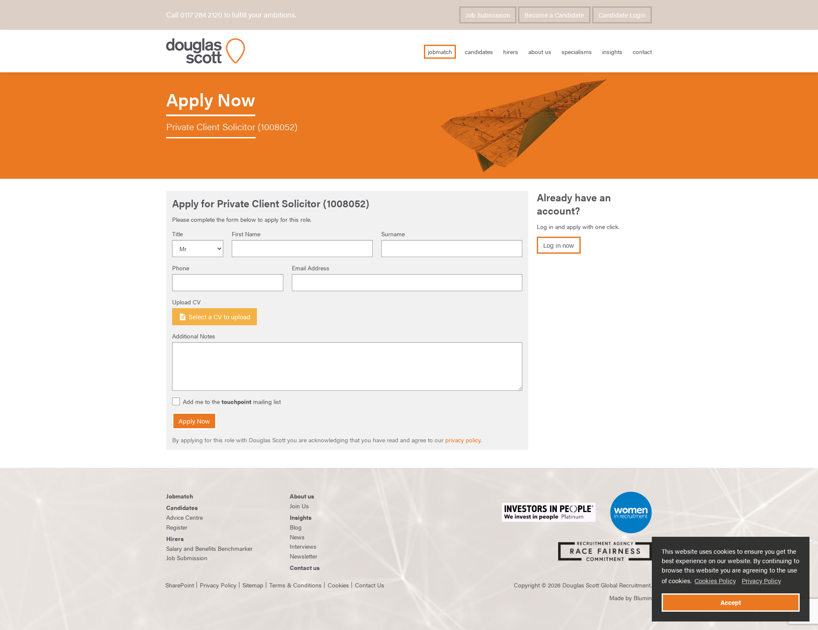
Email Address (310, 267)
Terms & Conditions (295, 585)
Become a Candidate (554, 15)
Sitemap (252, 585)
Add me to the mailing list (232, 402)
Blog (296, 527)
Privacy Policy (761, 580)
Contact (642, 51)
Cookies (338, 585)
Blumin (643, 597)
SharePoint (179, 585)
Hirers (510, 51)
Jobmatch (179, 496)
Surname (393, 233)
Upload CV (186, 302)
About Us (539, 51)
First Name (246, 233)
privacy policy (463, 439)
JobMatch (440, 51)
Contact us (305, 567)
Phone (180, 267)
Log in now (558, 245)
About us (302, 496)
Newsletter (303, 556)
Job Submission (488, 15)
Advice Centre (184, 517)
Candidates (479, 51)
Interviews (303, 546)
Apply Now (194, 421)
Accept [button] (730, 602)
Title (177, 233)
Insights (612, 51)
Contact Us (369, 585)
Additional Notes (193, 336)
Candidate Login (622, 15)
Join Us (299, 505)
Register (176, 527)
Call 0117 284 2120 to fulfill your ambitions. (231, 14)
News (297, 537)
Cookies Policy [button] (715, 580)
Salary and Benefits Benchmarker (209, 548)
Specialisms (577, 51)
